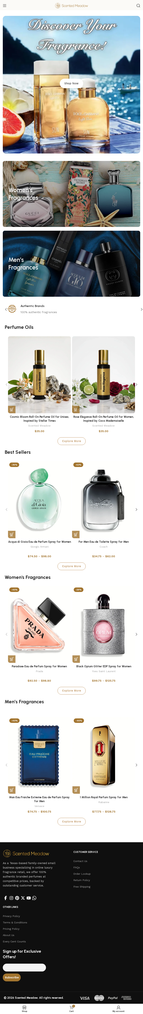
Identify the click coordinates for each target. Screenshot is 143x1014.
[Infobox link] (74, 309)
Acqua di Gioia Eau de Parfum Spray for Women (39, 541)
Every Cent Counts (14, 941)
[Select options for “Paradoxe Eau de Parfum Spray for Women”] (11, 659)
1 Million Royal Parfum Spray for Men (104, 797)
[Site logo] (71, 5)
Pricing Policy (11, 928)
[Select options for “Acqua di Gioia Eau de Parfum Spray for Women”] (11, 534)
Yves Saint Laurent (104, 671)
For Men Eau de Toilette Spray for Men (104, 541)
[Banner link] (71, 194)
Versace (39, 806)
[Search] (138, 5)
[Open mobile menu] (4, 5)
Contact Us (80, 861)
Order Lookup (82, 873)
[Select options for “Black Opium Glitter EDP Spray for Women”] (76, 659)
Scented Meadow (39, 425)
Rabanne (103, 802)
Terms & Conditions (15, 922)
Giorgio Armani (40, 546)
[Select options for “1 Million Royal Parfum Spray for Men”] (76, 790)
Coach (104, 546)
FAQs (76, 867)
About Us (8, 935)
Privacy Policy (11, 916)
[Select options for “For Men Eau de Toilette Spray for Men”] (76, 534)
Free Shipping (81, 886)
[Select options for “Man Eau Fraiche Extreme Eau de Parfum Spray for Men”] (11, 790)
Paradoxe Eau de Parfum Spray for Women (39, 666)
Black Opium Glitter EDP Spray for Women (103, 666)
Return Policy (81, 880)
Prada (39, 671)
